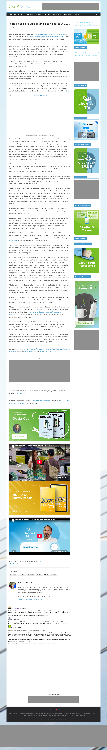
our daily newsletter (30, 352)
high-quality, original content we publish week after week (45, 37)
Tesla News (47, 14)
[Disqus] (40, 625)
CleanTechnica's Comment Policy (20, 564)
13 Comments (26, 27)
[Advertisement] (70, 6)
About (77, 14)
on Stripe (64, 34)
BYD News (38, 14)
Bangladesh (13, 240)
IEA (22, 257)
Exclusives (56, 14)
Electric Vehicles (26, 14)
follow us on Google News (48, 352)
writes (67, 91)
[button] (18, 14)
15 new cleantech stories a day (40, 401)
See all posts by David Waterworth (30, 599)
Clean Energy (13, 14)
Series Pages (67, 14)
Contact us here (20, 393)
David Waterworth (18, 27)
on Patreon (54, 34)
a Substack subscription (42, 34)
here (41, 561)
